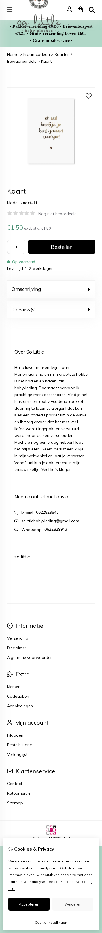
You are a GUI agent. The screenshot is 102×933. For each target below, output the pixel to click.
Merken (13, 686)
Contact (14, 783)
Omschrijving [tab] (26, 289)
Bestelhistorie (19, 744)
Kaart (46, 61)
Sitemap (15, 802)
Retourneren (18, 793)
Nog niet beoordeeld (57, 213)
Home (12, 54)
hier (11, 888)
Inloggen (15, 735)
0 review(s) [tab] (24, 309)
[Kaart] (51, 173)
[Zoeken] (92, 10)
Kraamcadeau (36, 54)
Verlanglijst (17, 754)
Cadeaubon (18, 696)
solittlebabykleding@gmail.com (50, 520)
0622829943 (47, 512)
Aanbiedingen (20, 705)
